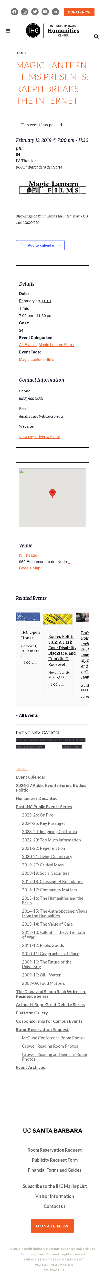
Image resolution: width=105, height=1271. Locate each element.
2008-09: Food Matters (43, 983)
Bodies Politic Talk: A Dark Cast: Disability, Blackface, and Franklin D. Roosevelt (62, 650)
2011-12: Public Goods (43, 945)
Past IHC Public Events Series (44, 806)
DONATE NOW (79, 12)
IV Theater (28, 555)
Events (22, 769)
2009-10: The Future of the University (47, 964)
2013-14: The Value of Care (47, 924)
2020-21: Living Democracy (47, 856)
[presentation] (28, 617)
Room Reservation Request (42, 1029)
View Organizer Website (39, 436)
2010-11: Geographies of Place (50, 953)
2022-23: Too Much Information (51, 839)
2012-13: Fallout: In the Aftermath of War (53, 935)
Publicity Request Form (55, 1160)
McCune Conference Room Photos (53, 1037)
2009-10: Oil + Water (41, 974)
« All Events (27, 715)
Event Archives (30, 1067)
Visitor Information (54, 1196)
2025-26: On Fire (37, 814)
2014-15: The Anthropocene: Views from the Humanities (54, 913)
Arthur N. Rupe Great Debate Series (50, 1004)
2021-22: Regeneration (43, 848)
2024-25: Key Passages (43, 823)
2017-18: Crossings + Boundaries (52, 881)
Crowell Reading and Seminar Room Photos (54, 1057)
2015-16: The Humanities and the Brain (52, 900)
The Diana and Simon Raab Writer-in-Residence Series (51, 994)
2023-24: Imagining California (49, 831)
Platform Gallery (32, 1012)
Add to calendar (41, 245)
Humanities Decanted (37, 798)
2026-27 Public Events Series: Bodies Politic (51, 788)
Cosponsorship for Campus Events (49, 1021)
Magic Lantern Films (56, 344)
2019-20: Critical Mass (43, 864)
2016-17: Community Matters (49, 889)
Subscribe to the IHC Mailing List (55, 1186)
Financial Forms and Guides (55, 1170)
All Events (28, 344)
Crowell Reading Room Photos (50, 1046)
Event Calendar (30, 777)
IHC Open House (30, 634)
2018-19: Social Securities (45, 873)
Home (19, 52)
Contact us (55, 1206)
